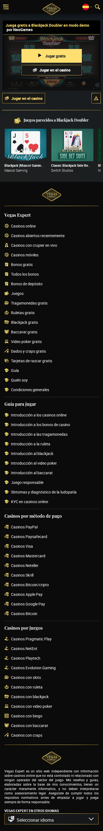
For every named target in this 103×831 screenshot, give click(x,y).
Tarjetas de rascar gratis (31, 361)
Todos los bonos (25, 274)
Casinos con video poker (31, 706)
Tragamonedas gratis (29, 303)
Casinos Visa (22, 546)
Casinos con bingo (26, 716)
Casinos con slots (26, 677)
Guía (15, 370)
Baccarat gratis (24, 332)
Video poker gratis (26, 341)
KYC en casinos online (29, 501)
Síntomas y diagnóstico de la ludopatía (44, 492)
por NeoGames (20, 29)
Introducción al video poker (34, 463)
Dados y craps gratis (28, 351)
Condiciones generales (30, 390)
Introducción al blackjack (32, 453)
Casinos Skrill (22, 575)
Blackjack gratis (24, 322)
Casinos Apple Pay (27, 594)
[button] (96, 98)
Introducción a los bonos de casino (40, 424)
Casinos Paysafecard (29, 536)
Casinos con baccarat (29, 725)
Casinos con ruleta (27, 687)
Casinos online (23, 226)
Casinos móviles (24, 255)
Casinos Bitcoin (24, 613)
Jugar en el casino (55, 70)
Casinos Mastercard (28, 556)
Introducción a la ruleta (30, 444)
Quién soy (19, 380)
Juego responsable (27, 482)
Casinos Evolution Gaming (33, 668)
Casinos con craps (26, 735)
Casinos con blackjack (30, 697)
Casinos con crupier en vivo (34, 245)
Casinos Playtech (25, 658)
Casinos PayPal (24, 527)
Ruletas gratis (23, 313)
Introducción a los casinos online (38, 415)
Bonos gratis (22, 264)
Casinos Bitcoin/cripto (30, 585)
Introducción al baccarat (32, 473)
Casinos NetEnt (24, 648)
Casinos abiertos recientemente (38, 235)
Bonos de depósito (27, 284)
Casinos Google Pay (28, 604)
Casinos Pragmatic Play (31, 639)
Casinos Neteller (24, 565)
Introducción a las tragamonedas (39, 434)
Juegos (17, 293)
